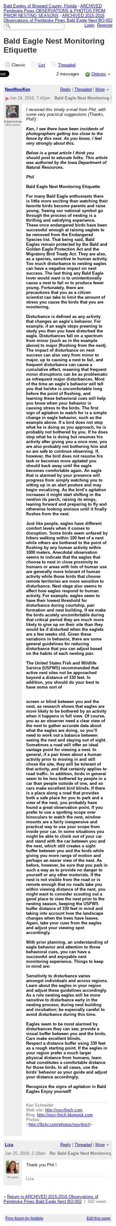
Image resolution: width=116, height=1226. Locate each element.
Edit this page (99, 1218)
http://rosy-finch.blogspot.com (65, 1114)
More (100, 89)
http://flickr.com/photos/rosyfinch (59, 1124)
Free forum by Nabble (24, 1218)
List (41, 65)
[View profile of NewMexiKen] (12, 114)
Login (89, 25)
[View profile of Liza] (12, 1170)
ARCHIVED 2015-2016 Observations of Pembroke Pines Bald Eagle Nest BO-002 (58, 18)
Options (99, 74)
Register (104, 25)
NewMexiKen (17, 89)
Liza (9, 1144)
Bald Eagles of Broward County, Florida (40, 6)
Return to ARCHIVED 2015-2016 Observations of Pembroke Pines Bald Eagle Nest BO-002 (51, 1199)
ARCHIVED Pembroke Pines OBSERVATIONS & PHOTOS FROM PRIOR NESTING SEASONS (54, 11)
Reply (65, 89)
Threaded (66, 65)
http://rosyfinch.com (63, 1110)
